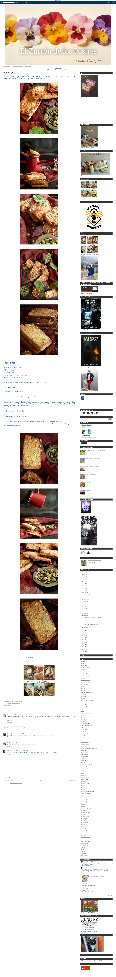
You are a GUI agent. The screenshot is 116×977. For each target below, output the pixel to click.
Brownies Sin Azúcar (88, 619)
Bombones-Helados (85, 680)
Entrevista (83, 717)
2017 (83, 630)
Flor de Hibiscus (84, 723)
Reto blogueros (84, 812)
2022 (83, 581)
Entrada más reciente (8, 780)
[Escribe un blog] (5, 705)
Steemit (82, 833)
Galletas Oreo (84, 733)
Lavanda (83, 760)
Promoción (83, 799)
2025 (83, 574)
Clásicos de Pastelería (86, 700)
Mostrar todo (110, 895)
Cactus (82, 686)
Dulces (82, 711)
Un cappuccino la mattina (88, 885)
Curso (82, 709)
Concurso (83, 704)
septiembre (86, 599)
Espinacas (83, 719)
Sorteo (82, 828)
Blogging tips (58, 0)
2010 (83, 646)
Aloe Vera (83, 665)
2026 (83, 572)
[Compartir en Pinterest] (10, 705)
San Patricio (83, 814)
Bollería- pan (83, 675)
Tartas (82, 839)
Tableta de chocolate (85, 837)
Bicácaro (83, 669)
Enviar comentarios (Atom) (16, 783)
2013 (83, 640)
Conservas (83, 706)
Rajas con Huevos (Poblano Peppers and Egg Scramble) (94, 887)
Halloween (83, 740)
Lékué (82, 762)
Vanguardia (83, 851)
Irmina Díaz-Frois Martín (14, 701)
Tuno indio (83, 847)
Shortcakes (83, 820)
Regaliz (82, 810)
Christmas (83, 698)
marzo (85, 613)
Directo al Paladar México (88, 861)
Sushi (82, 835)
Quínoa (82, 804)
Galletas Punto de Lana (90, 474)
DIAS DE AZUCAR (11, 750)
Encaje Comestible (85, 713)
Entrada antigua (71, 780)
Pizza (82, 787)
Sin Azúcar (83, 822)
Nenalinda (9, 733)
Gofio (82, 735)
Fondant (82, 727)
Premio (82, 795)
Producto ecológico (85, 797)
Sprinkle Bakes (86, 890)
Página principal (6, 66)
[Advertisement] (96, 111)
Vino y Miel (10, 726)
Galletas (13, 703)
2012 (83, 642)
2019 (83, 588)
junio (84, 606)
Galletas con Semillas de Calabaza (91, 624)
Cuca (8, 714)
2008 (83, 651)
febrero (85, 615)
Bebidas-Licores (84, 667)
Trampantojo (83, 845)
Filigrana (83, 721)
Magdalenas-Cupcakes (86, 764)
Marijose (9, 742)
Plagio (82, 789)
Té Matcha (83, 843)
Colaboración (84, 702)
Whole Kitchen (84, 855)
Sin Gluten (83, 824)
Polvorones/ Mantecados (86, 791)
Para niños (83, 779)
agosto (85, 601)
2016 (83, 633)
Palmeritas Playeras (89, 482)
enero (84, 627)
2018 (83, 590)
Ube (81, 849)
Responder (9, 722)
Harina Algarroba (84, 742)
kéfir (82, 758)
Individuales (83, 756)
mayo (84, 608)
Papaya (82, 775)
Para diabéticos (84, 777)
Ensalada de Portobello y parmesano (96, 876)
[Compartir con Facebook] (8, 705)
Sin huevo (83, 826)
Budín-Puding (84, 684)
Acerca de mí (28, 66)
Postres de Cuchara (85, 793)
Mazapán (83, 766)
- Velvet (82, 661)
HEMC (82, 750)
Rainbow (83, 806)
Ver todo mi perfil (91, 562)
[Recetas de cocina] (85, 970)
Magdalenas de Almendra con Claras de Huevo (94, 622)
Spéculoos (83, 830)
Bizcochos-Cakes (85, 671)
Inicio (40, 780)
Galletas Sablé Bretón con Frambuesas (92, 617)
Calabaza (9, 703)
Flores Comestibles (85, 725)
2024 (83, 576)
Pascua (82, 781)
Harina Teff (83, 746)
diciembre (85, 592)
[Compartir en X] (7, 705)
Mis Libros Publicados (18, 66)
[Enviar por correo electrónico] (4, 705)
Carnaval (83, 696)
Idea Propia (17, 703)
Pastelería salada (85, 783)
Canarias (83, 694)
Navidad (82, 773)
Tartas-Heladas (84, 841)
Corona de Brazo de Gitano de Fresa (93, 466)
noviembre (86, 594)
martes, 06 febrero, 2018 (15, 714)
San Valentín (83, 816)
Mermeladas (83, 768)
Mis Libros (83, 771)
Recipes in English (85, 808)
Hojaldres (83, 752)
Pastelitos (83, 785)
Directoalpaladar (86, 868)
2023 (83, 579)
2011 (83, 644)
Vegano (82, 853)
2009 (83, 649)
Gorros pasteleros (85, 737)
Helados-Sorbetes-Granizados (87, 748)
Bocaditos (83, 673)
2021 (83, 583)
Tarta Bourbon (88, 490)
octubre (85, 597)
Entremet (83, 715)
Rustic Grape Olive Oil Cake (88, 891)
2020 (83, 586)
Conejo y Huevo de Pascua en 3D (92, 458)
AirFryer (82, 663)
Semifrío (83, 818)
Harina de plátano (85, 744)
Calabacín (83, 688)
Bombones (83, 678)
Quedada (83, 802)
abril (84, 611)
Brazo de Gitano (84, 682)
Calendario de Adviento (86, 692)
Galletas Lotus (84, 731)
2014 (83, 637)
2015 (83, 635)
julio (84, 604)
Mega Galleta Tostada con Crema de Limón (95, 450)
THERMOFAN (85, 875)
